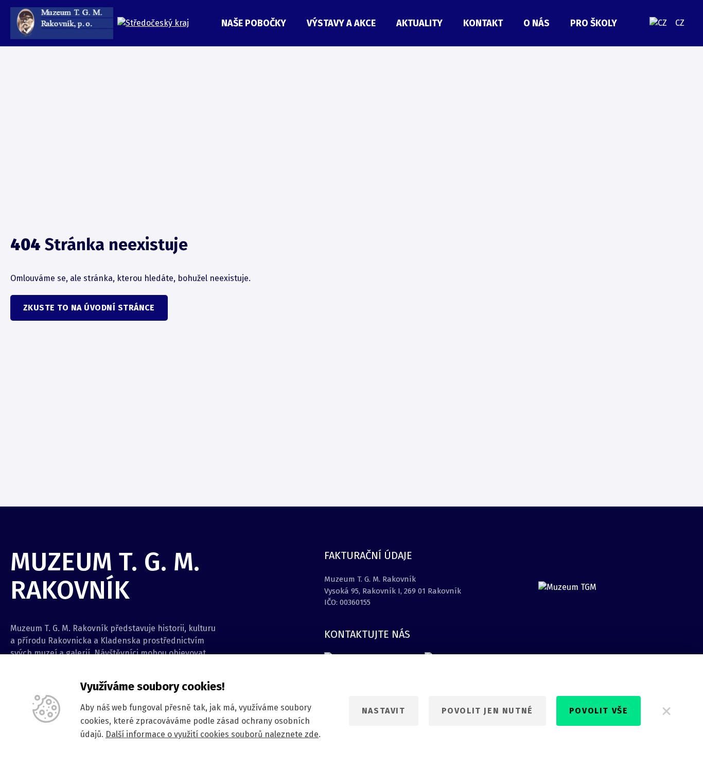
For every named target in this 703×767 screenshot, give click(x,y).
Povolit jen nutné (487, 711)
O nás (536, 23)
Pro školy (593, 23)
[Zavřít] (666, 711)
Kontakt (483, 23)
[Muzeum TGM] (61, 23)
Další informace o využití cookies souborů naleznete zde (212, 734)
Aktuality (419, 23)
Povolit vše (598, 711)
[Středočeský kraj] (153, 23)
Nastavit (384, 711)
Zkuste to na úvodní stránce (89, 307)
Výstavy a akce (341, 23)
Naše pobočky (253, 23)
